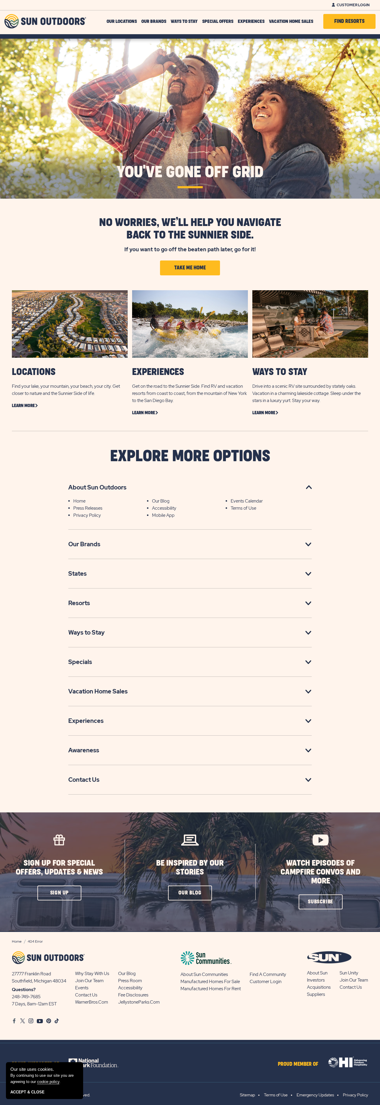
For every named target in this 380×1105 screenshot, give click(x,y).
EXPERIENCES (158, 372)
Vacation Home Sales (291, 21)
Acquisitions (319, 987)
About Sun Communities (204, 974)
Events (81, 988)
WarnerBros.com (91, 1002)
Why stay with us (92, 974)
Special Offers (217, 21)
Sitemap (247, 1095)
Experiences (251, 21)
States (77, 573)
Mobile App (163, 515)
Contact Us (83, 780)
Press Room (130, 981)
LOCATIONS (34, 372)
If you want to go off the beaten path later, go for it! (190, 249)
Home (79, 501)
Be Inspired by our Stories (190, 867)
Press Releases (87, 508)
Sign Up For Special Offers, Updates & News (59, 867)
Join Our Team (89, 981)
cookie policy (48, 1081)
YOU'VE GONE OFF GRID (190, 172)
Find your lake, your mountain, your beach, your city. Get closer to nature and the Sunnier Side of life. (66, 389)
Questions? (24, 990)
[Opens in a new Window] (98, 1062)
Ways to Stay (86, 632)
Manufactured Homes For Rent (210, 989)
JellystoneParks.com (139, 1002)
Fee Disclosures (133, 995)
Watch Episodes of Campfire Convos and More (320, 872)
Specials (80, 662)
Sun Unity (349, 973)
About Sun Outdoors (97, 487)
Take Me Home (190, 268)
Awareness (83, 750)
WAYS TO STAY (279, 372)
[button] (59, 893)
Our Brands (153, 21)
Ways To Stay (184, 21)
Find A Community (268, 974)
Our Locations (122, 21)
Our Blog (161, 501)
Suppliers (316, 994)
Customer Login (353, 5)
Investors (316, 980)
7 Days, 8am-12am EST (34, 1004)
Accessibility (164, 508)
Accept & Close (27, 1092)
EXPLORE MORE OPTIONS (190, 456)
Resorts (79, 603)
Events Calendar (247, 501)
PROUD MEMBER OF (298, 1064)
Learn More (23, 406)
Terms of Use (243, 508)
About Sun (317, 973)
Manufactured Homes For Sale (210, 982)
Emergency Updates (315, 1095)
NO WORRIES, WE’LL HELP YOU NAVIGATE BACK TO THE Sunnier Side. (190, 229)
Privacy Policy (87, 515)
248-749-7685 (26, 997)
